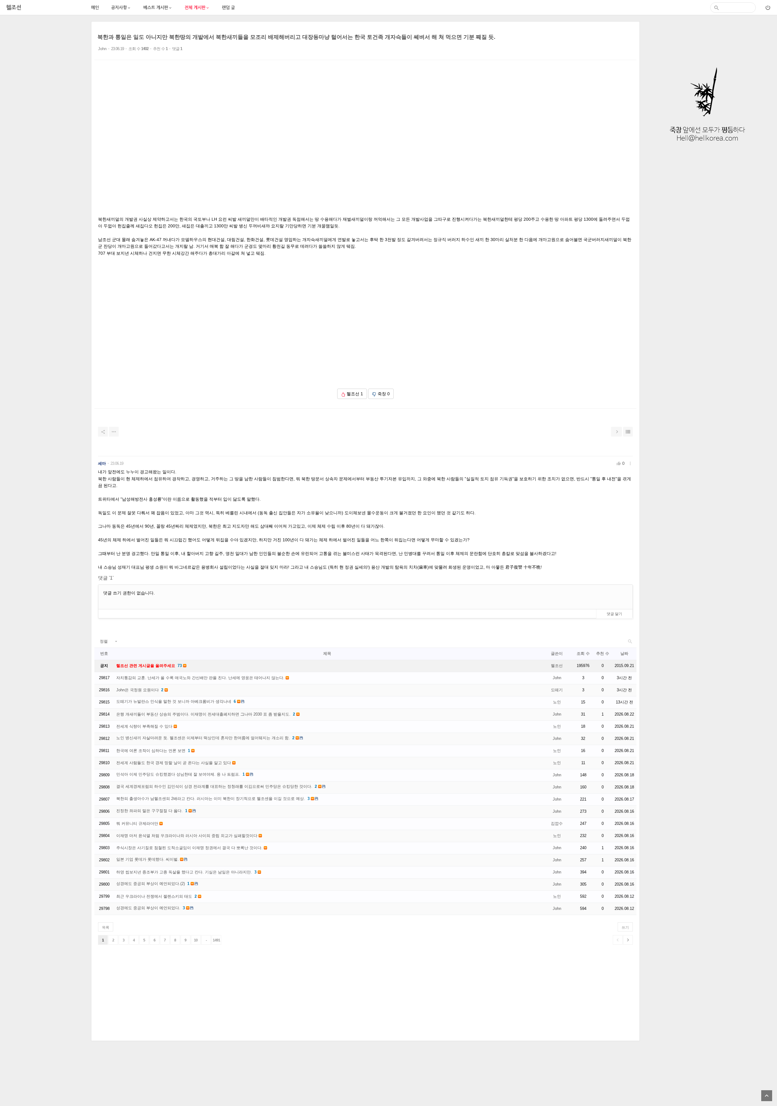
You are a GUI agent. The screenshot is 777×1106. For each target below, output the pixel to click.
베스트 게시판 (157, 7)
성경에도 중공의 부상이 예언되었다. (148, 908)
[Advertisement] (45, 112)
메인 (95, 7)
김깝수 (557, 823)
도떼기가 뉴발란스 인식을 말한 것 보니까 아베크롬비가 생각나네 (173, 701)
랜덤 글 (228, 7)
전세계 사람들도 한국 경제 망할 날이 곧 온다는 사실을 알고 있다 (173, 763)
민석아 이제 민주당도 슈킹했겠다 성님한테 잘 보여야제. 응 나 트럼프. (178, 774)
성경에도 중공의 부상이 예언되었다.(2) (150, 883)
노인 (557, 702)
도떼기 (557, 690)
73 (180, 665)
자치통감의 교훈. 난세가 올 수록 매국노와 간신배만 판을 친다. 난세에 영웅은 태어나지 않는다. (200, 678)
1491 (216, 940)
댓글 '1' (106, 577)
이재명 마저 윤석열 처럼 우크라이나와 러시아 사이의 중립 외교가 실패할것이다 (186, 835)
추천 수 (602, 653)
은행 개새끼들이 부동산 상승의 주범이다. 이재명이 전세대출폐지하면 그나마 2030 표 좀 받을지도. (203, 714)
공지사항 (121, 7)
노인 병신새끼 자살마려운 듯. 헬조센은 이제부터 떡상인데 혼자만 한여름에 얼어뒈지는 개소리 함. (203, 738)
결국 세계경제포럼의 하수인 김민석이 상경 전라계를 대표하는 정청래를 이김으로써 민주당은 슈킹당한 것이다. (214, 786)
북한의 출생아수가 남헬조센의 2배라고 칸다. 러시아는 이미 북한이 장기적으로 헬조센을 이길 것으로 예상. (210, 798)
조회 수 (583, 653)
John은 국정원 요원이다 (137, 690)
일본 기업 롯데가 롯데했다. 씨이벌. (147, 859)
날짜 (624, 653)
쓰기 (625, 927)
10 (196, 940)
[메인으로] (707, 150)
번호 (104, 653)
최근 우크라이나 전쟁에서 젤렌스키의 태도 (154, 896)
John (102, 48)
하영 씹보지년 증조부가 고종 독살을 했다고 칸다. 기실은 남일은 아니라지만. (184, 872)
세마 (102, 463)
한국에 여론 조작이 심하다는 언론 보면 (150, 750)
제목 (327, 653)
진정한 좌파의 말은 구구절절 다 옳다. (149, 810)
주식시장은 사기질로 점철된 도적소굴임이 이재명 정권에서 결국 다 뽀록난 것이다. (189, 848)
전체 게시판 (197, 7)
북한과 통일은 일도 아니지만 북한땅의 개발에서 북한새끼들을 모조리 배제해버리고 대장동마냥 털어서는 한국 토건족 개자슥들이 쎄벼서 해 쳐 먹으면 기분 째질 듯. (296, 37)
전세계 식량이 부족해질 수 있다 (144, 726)
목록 (105, 927)
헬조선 (557, 665)
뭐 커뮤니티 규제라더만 (137, 823)
